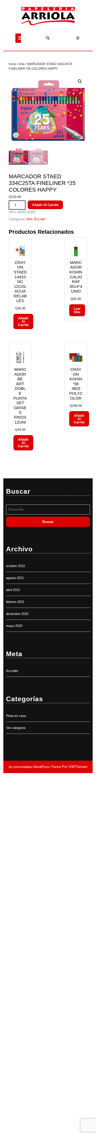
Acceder (12, 671)
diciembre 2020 (17, 614)
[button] (80, 81)
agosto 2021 (15, 578)
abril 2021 (13, 590)
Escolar (39, 219)
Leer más (77, 310)
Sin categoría (15, 728)
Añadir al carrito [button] (23, 321)
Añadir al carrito (45, 205)
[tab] (18, 38)
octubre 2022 (15, 566)
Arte (22, 64)
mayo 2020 (14, 626)
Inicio (12, 64)
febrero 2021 (15, 602)
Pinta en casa (16, 716)
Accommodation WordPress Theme (35, 767)
